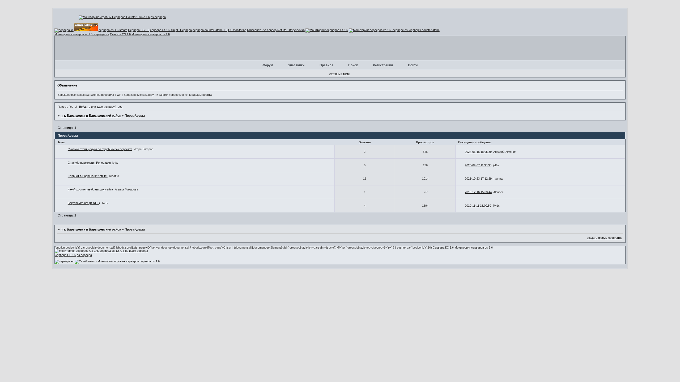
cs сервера (158, 17)
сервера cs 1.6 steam (113, 30)
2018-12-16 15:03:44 (478, 192)
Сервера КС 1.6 (443, 247)
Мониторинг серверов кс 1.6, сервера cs (81, 34)
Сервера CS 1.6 (138, 30)
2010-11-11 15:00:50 (478, 205)
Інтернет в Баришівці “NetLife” (88, 175)
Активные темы (339, 73)
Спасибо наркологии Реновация (89, 162)
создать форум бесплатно (604, 237)
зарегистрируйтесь (109, 106)
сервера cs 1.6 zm (162, 30)
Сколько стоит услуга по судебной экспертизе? (100, 149)
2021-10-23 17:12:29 (478, 178)
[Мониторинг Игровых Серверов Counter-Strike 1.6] (114, 17)
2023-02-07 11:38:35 (478, 165)
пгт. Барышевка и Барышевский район (91, 116)
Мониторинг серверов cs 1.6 (150, 34)
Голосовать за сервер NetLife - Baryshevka (276, 30)
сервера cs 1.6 (150, 261)
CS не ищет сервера (134, 250)
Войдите (84, 106)
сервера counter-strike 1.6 (210, 30)
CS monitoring (237, 30)
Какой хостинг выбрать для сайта (90, 189)
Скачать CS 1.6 (120, 34)
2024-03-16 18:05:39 (478, 151)
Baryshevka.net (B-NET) (84, 203)
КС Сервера (184, 30)
